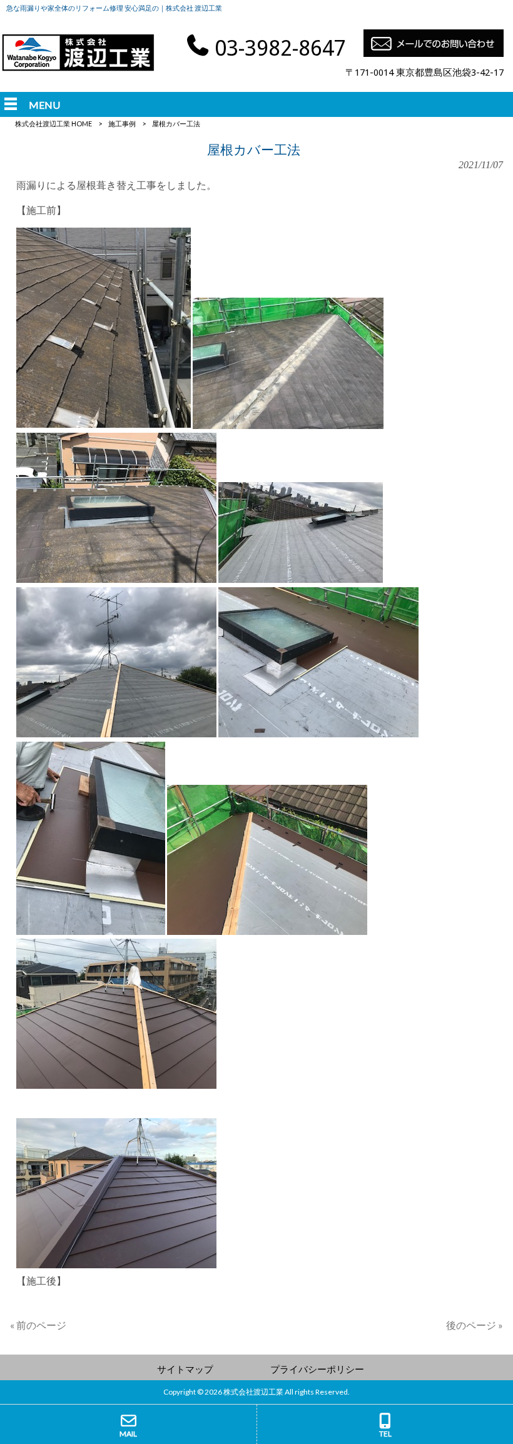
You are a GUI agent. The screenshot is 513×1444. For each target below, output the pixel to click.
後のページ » (474, 1325)
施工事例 (122, 123)
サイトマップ (185, 1369)
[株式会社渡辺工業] (78, 69)
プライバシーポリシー (317, 1369)
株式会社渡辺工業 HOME (53, 123)
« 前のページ (38, 1325)
